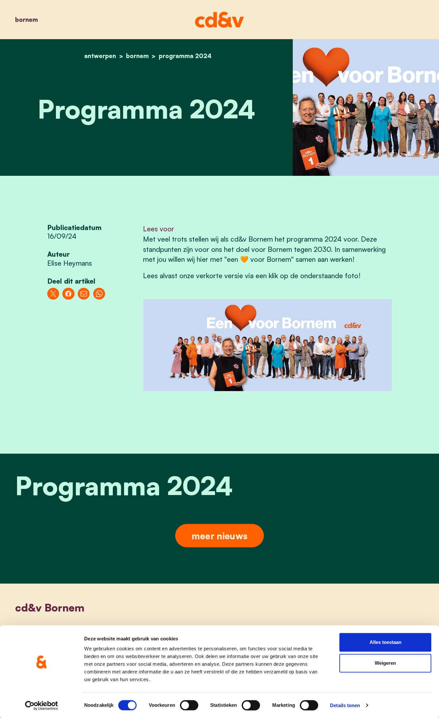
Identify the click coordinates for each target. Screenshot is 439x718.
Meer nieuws (219, 536)
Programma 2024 (185, 55)
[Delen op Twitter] (53, 294)
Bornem (26, 19)
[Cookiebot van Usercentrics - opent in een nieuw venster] (41, 705)
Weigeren (385, 663)
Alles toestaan (385, 642)
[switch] (189, 705)
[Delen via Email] (84, 294)
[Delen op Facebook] (68, 294)
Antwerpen (100, 55)
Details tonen (345, 705)
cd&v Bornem (50, 607)
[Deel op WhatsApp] (99, 294)
